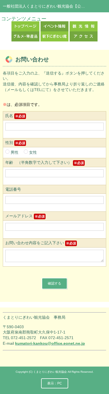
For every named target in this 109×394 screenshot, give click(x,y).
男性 (15, 152)
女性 (32, 152)
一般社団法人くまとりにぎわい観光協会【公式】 (46, 6)
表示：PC (54, 383)
